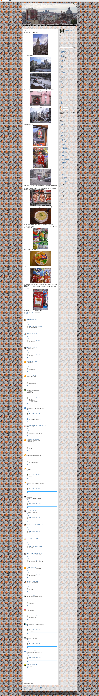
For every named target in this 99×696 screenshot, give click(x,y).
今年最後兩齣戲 (64, 152)
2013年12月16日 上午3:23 (37, 615)
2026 (62, 121)
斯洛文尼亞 (61, 76)
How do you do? (64, 144)
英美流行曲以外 (62, 72)
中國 (60, 97)
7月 (62, 189)
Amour (28, 333)
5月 (62, 192)
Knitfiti (63, 174)
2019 (62, 131)
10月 (63, 185)
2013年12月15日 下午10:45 (37, 574)
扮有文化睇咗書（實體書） (37, 25)
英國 (60, 92)
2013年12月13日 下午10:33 (32, 347)
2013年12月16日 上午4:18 (37, 629)
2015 (62, 136)
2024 (62, 124)
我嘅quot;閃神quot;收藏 (63, 78)
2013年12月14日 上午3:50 (42, 425)
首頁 (25, 25)
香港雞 (63, 163)
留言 (62, 109)
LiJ (27, 361)
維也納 (61, 102)
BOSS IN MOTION (30, 553)
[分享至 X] (37, 312)
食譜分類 (29, 25)
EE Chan (28, 510)
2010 (62, 202)
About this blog (51, 25)
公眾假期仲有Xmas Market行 (66, 145)
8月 (62, 188)
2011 (62, 201)
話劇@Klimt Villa (64, 175)
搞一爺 (28, 319)
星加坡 (61, 101)
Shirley (28, 581)
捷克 (60, 61)
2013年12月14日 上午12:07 (32, 389)
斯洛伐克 (61, 86)
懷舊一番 (61, 83)
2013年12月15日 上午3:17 (37, 531)
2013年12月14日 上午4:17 (37, 432)
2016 (62, 135)
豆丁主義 (28, 538)
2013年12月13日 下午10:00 (33, 333)
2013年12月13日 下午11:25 (32, 361)
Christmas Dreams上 (65, 182)
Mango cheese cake (65, 143)
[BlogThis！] (36, 312)
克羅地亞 (61, 67)
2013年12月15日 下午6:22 (33, 581)
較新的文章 (26, 687)
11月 (62, 184)
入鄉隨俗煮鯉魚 (64, 147)
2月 (62, 196)
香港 (60, 62)
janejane (30, 418)
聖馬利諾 (61, 103)
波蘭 (27, 313)
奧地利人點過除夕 (64, 141)
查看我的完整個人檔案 (68, 30)
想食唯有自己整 (62, 51)
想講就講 (61, 56)
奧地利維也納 (62, 52)
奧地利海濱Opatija (64, 156)
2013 (62, 139)
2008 (62, 205)
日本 (60, 70)
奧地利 (61, 55)
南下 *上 (63, 170)
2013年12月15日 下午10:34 (37, 560)
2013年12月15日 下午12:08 (37, 553)
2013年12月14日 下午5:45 (36, 418)
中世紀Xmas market (65, 177)
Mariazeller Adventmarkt (65, 159)
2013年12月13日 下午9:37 (33, 319)
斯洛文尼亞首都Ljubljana (66, 158)
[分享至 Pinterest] (39, 312)
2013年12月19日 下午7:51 (33, 650)
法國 (60, 71)
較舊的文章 (55, 687)
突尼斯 (61, 87)
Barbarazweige (64, 178)
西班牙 (61, 81)
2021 (62, 128)
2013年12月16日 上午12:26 (32, 595)
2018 (62, 132)
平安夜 (63, 151)
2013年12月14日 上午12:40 (37, 397)
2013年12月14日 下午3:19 (37, 474)
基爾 (27, 664)
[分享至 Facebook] (38, 312)
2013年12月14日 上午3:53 (34, 439)
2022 (62, 127)
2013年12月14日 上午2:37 (37, 413)
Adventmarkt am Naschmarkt (66, 173)
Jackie (28, 454)
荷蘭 (60, 73)
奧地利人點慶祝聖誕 (65, 148)
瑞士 (60, 88)
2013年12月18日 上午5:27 (37, 643)
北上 (62, 166)
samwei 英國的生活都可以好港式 (32, 425)
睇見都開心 (45, 25)
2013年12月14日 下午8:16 (39, 524)
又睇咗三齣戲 (64, 162)
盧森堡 (61, 91)
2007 (62, 206)
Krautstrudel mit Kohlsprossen (66, 171)
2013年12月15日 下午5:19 (34, 567)
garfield (28, 650)
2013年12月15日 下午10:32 (37, 546)
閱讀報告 (61, 60)
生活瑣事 (63, 167)
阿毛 (27, 347)
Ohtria (30, 326)
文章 (62, 107)
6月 (62, 191)
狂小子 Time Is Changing (31, 524)
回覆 (27, 322)
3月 (62, 195)
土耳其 (61, 96)
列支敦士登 (61, 98)
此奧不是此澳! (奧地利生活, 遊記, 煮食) (38, 5)
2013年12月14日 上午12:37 (37, 326)
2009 (62, 203)
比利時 (61, 75)
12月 (63, 140)
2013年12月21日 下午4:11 (32, 664)
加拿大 (61, 82)
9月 (62, 187)
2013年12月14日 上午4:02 (33, 454)
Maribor (63, 155)
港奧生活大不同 (62, 57)
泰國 (60, 77)
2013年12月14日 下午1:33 (34, 510)
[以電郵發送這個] (35, 312)
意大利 (61, 66)
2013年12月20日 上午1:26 (37, 657)
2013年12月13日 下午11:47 (34, 375)
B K (27, 389)
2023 (62, 125)
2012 (62, 199)
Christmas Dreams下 (65, 181)
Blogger (52, 693)
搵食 (60, 65)
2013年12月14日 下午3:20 (37, 503)
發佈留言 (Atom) (29, 689)
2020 (62, 129)
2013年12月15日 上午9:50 (34, 538)
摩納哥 (61, 93)
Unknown (28, 375)
